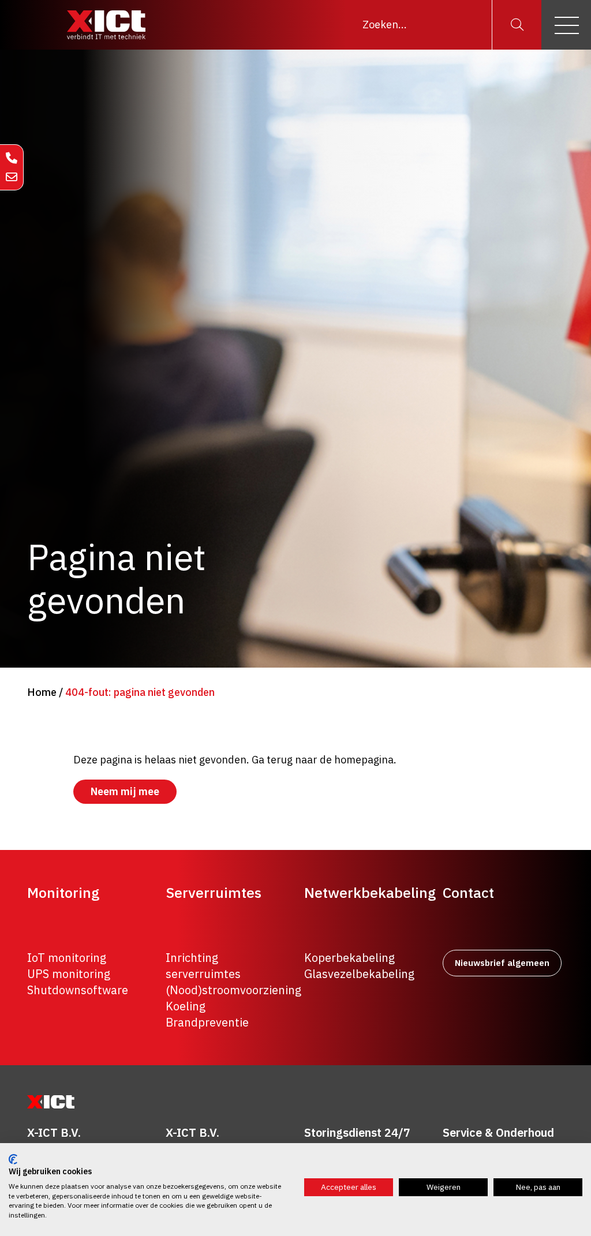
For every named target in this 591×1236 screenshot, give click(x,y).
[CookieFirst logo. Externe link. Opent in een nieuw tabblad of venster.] (13, 1159)
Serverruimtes (213, 893)
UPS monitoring (68, 974)
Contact (468, 893)
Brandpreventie (207, 1022)
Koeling (185, 1006)
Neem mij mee (125, 791)
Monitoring (63, 893)
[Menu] (566, 25)
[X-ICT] (106, 24)
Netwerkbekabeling (370, 893)
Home (42, 692)
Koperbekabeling (349, 957)
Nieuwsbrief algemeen (502, 962)
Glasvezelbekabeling (359, 974)
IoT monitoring (66, 957)
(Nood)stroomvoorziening (233, 990)
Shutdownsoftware (77, 990)
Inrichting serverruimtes (203, 966)
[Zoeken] (516, 25)
